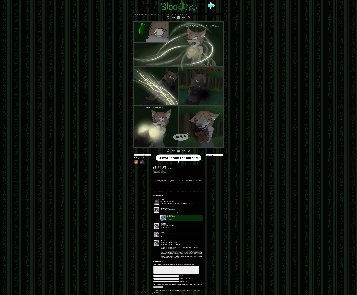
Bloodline (160, 170)
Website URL (183, 281)
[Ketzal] (157, 202)
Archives (178, 19)
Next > (183, 19)
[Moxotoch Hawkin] (157, 243)
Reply (173, 201)
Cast (172, 14)
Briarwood (160, 172)
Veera (162, 171)
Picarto (160, 14)
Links (177, 14)
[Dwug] (157, 235)
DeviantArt (145, 14)
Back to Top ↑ (197, 290)
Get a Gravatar (189, 278)
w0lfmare (157, 168)
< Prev (173, 19)
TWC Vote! (183, 14)
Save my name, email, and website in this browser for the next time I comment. (179, 284)
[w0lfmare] (163, 220)
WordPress (174, 290)
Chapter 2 (165, 170)
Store (167, 14)
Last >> (189, 19)
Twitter (153, 14)
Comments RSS (199, 194)
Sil (159, 171)
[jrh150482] (157, 226)
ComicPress (182, 290)
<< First (168, 19)
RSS (192, 290)
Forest (165, 172)
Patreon (137, 14)
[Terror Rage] (157, 210)
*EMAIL (186, 278)
